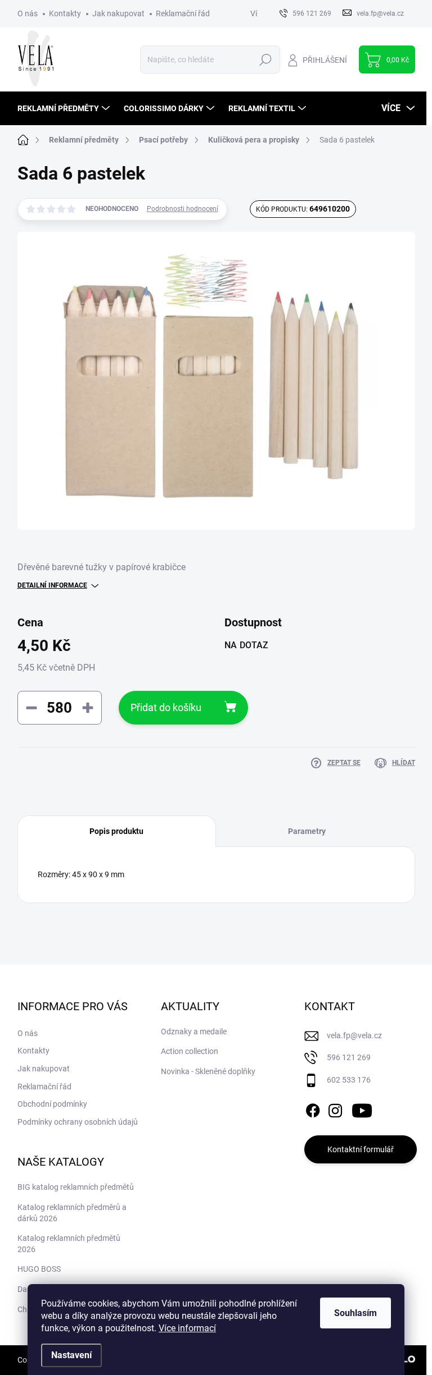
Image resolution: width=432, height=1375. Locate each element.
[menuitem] (64, 108)
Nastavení (71, 1355)
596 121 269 (349, 1057)
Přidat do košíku (165, 707)
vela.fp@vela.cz (354, 1035)
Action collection (189, 1051)
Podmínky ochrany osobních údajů (77, 1121)
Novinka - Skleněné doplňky (208, 1071)
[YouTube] (362, 1108)
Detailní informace (52, 585)
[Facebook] (312, 1108)
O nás (27, 13)
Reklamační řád (183, 13)
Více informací (187, 1328)
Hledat (265, 59)
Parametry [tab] (307, 831)
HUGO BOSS (39, 1268)
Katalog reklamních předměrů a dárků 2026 (72, 1213)
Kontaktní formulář (360, 1149)
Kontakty (65, 13)
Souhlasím (355, 1313)
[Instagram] (335, 1108)
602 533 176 (349, 1079)
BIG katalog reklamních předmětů (75, 1186)
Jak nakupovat (118, 13)
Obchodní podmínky (52, 1103)
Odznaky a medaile (194, 1031)
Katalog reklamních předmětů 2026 (68, 1244)
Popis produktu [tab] (116, 831)
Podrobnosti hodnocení (182, 209)
